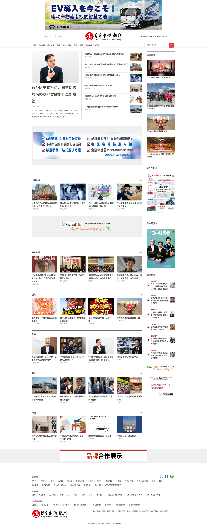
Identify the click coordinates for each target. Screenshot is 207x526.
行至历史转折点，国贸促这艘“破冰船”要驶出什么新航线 (54, 94)
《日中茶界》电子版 (153, 495)
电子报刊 (145, 36)
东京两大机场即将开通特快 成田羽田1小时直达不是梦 (159, 355)
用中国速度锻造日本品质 (127, 357)
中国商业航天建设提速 (126, 435)
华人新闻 (50, 45)
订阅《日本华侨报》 (80, 505)
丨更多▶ (140, 180)
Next (173, 193)
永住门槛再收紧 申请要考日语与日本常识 (159, 327)
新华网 (34, 481)
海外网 (99, 481)
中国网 (42, 481)
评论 (69, 45)
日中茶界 (88, 45)
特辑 (81, 45)
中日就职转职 (96, 505)
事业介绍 (45, 505)
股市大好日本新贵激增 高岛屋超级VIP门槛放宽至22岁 (105, 64)
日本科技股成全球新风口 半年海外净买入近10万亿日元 (159, 341)
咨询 (154, 36)
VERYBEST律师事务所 (113, 485)
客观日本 (87, 485)
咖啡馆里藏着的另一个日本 (99, 435)
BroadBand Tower (60, 485)
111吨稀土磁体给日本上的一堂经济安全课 (101, 106)
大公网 (69, 481)
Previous (149, 193)
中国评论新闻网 (142, 481)
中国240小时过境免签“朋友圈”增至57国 (100, 96)
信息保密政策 (120, 505)
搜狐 (153, 481)
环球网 (118, 481)
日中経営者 (163, 36)
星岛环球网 (46, 485)
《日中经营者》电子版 (134, 495)
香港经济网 (80, 481)
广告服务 (55, 505)
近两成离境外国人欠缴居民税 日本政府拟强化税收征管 (159, 300)
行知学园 (97, 485)
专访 (64, 45)
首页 (34, 45)
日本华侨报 (152, 167)
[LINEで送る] (172, 477)
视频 (58, 45)
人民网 (90, 481)
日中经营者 (152, 223)
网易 (160, 481)
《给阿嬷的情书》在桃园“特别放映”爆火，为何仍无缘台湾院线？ (44, 278)
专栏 (75, 45)
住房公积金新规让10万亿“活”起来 (98, 85)
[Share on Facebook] (167, 477)
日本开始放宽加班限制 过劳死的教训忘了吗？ (102, 75)
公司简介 (35, 505)
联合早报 (35, 485)
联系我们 (108, 505)
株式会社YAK (75, 485)
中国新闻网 (129, 481)
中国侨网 (109, 481)
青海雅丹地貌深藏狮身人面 (128, 317)
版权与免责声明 (134, 505)
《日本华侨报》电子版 (114, 495)
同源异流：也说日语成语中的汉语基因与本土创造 (104, 53)
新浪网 (51, 481)
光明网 (60, 481)
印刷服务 (66, 505)
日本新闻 (41, 45)
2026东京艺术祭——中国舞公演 (159, 77)
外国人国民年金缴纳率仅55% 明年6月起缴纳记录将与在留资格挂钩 (159, 286)
